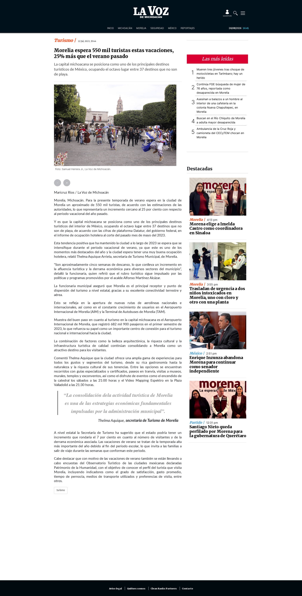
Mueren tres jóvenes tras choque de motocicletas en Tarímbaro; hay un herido (220, 74)
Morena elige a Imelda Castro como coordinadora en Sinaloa (215, 228)
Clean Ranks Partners (164, 588)
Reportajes (188, 28)
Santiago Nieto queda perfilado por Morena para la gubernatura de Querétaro (217, 431)
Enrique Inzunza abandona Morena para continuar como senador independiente (216, 364)
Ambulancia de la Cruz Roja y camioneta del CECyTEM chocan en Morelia (220, 133)
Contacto (187, 588)
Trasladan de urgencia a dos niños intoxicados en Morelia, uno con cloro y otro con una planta (217, 295)
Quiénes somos (136, 588)
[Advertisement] (118, 539)
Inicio (110, 28)
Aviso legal (115, 588)
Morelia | (197, 220)
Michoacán (125, 28)
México (172, 28)
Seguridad (157, 28)
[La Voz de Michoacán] (151, 12)
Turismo (64, 40)
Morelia (141, 28)
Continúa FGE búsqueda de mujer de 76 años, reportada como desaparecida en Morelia (221, 88)
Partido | (197, 422)
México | (197, 353)
